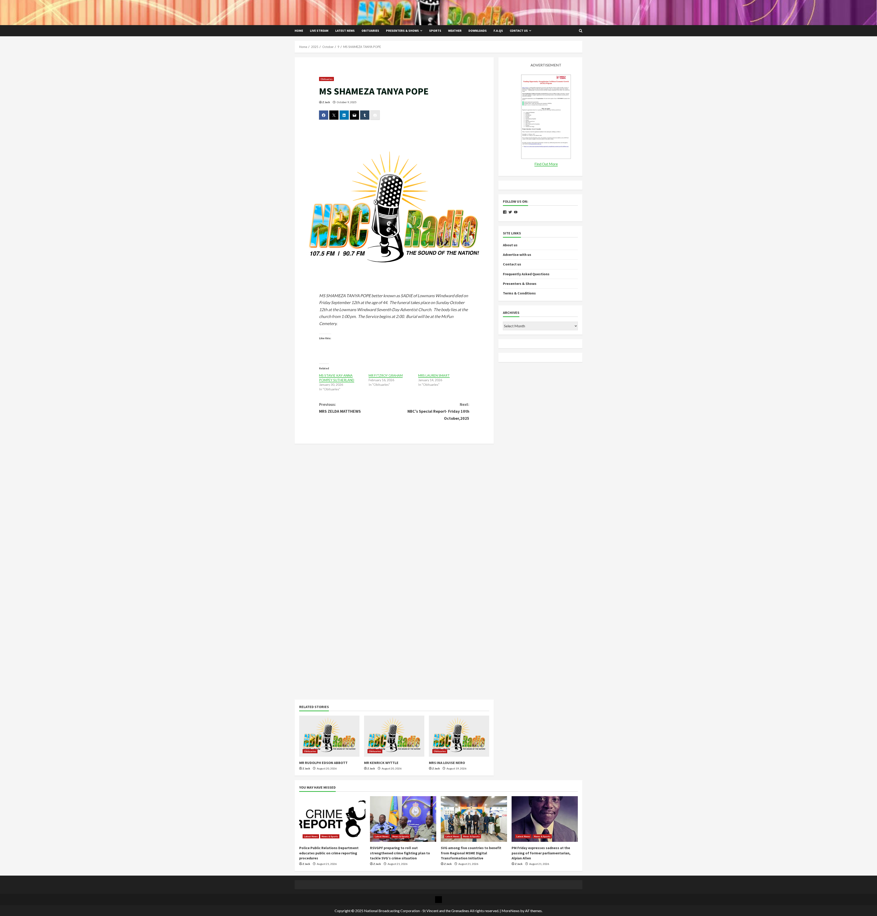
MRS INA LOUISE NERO (447, 762)
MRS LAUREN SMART (434, 375)
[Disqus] (394, 505)
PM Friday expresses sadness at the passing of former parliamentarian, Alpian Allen (541, 852)
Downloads (477, 31)
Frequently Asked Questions (526, 274)
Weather (455, 31)
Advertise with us (517, 254)
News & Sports (330, 836)
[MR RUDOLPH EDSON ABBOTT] (329, 736)
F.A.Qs (498, 31)
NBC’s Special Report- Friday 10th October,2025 (438, 411)
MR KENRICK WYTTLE (381, 762)
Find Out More (546, 164)
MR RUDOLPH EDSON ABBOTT (323, 762)
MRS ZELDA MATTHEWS (340, 408)
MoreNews (511, 910)
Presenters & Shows (402, 31)
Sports (435, 31)
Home (299, 31)
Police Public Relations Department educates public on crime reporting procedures (329, 852)
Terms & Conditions (519, 293)
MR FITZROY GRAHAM (386, 375)
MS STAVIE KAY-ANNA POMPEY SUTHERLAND (336, 377)
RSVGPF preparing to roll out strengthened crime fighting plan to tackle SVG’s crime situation (400, 852)
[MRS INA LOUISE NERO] (459, 736)
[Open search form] (580, 30)
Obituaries (370, 31)
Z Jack (326, 102)
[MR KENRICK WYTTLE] (394, 736)
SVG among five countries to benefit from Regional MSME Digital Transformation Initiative (471, 852)
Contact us (519, 31)
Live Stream (319, 31)
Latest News (345, 31)
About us (510, 245)
